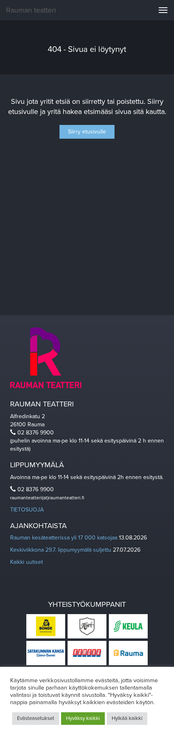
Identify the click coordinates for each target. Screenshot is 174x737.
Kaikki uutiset (26, 562)
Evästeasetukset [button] (35, 718)
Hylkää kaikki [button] (127, 718)
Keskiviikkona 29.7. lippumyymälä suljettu (60, 549)
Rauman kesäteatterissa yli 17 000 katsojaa (63, 537)
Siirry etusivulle (87, 131)
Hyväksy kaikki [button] (83, 718)
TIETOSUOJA (27, 509)
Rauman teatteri (31, 10)
